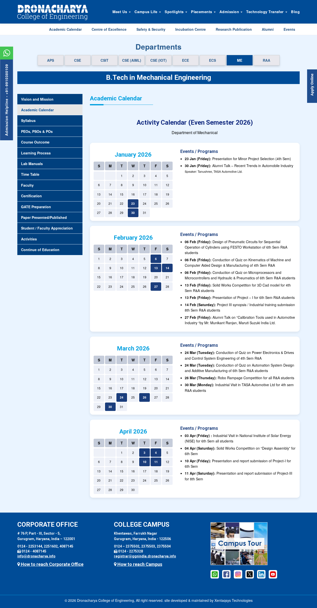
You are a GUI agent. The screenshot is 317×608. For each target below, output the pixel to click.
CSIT (104, 60)
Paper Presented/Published (44, 217)
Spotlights (175, 11)
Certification (31, 195)
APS (50, 60)
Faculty (27, 185)
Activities (29, 238)
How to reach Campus (139, 564)
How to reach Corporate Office (51, 564)
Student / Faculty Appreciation (47, 228)
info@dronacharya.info (36, 556)
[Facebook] (215, 574)
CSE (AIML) (131, 60)
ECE (185, 60)
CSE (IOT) (158, 60)
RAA (266, 60)
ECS (212, 60)
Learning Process (36, 152)
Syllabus (28, 120)
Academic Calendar (65, 29)
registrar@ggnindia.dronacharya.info (145, 556)
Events (289, 29)
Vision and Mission (37, 99)
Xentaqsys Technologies (233, 600)
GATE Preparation (36, 206)
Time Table (30, 174)
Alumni (268, 29)
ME (239, 60)
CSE (77, 60)
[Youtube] (273, 574)
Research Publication (234, 29)
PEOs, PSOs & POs (37, 131)
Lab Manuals (32, 163)
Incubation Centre (190, 29)
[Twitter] (250, 574)
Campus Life (146, 11)
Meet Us (120, 11)
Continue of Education (40, 249)
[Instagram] (238, 574)
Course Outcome (35, 142)
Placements (202, 11)
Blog (295, 11)
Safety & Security (150, 29)
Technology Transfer (265, 11)
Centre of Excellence (109, 29)
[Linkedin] (261, 574)
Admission (229, 11)
